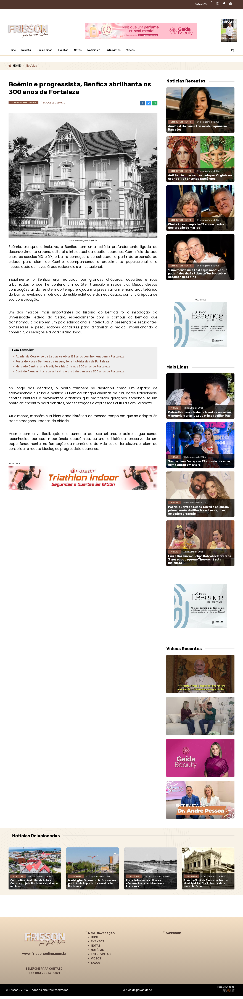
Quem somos (44, 50)
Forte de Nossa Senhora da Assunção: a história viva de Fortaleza (62, 361)
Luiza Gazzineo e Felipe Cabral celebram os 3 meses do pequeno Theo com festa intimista (199, 559)
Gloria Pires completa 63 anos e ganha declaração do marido (196, 226)
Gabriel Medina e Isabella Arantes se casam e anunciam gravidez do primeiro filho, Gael (199, 414)
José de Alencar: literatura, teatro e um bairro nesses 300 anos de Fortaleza (70, 371)
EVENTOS (97, 941)
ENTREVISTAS (101, 954)
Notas (78, 50)
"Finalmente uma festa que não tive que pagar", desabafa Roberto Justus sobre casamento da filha (197, 273)
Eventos (63, 50)
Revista (26, 50)
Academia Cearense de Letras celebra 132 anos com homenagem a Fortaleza (70, 356)
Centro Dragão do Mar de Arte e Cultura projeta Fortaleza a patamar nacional (34, 883)
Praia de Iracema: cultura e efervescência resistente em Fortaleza (145, 883)
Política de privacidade (137, 990)
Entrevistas (113, 50)
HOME (17, 65)
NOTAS (96, 945)
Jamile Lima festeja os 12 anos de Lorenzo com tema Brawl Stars (199, 463)
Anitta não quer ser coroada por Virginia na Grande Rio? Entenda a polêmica (200, 177)
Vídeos (130, 50)
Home (12, 50)
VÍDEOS (96, 958)
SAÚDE (96, 962)
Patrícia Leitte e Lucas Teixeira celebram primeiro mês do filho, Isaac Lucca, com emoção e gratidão (198, 510)
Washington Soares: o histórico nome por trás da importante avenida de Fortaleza (92, 883)
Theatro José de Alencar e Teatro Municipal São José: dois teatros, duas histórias (206, 883)
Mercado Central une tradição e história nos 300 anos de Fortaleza (63, 366)
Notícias (92, 50)
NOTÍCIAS (97, 950)
